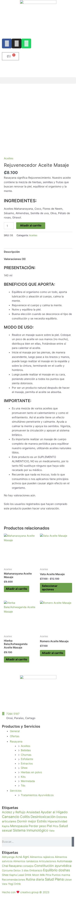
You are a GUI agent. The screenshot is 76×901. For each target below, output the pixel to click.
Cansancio (10, 817)
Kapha (5, 826)
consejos (28, 865)
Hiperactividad (57, 821)
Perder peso (37, 826)
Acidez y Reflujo (14, 812)
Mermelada (28, 781)
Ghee (24, 767)
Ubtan (68, 879)
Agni (26, 857)
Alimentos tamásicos (25, 861)
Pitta (55, 826)
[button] (38, 80)
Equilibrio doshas (56, 870)
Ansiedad (33, 812)
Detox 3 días (21, 870)
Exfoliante (27, 759)
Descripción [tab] (12, 251)
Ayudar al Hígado (54, 812)
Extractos (27, 763)
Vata (51, 830)
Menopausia (19, 826)
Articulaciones (47, 861)
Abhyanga (8, 856)
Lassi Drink (24, 874)
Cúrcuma (7, 870)
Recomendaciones (13, 879)
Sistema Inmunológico (30, 830)
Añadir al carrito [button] (16, 588)
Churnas (26, 754)
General (15, 731)
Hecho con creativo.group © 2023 (25, 892)
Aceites (8, 158)
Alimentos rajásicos (42, 856)
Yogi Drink (14, 883)
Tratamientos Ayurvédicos (37, 795)
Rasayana (16, 741)
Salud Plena (54, 879)
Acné (18, 857)
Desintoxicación (43, 817)
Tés (23, 785)
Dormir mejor (26, 821)
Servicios (15, 790)
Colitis (25, 817)
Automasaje (64, 861)
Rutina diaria (35, 879)
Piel (49, 826)
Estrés (42, 821)
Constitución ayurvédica (52, 866)
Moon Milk (38, 874)
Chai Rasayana (12, 866)
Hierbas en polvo (31, 772)
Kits (23, 776)
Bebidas (26, 750)
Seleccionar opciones (49, 587)
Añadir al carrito (30, 225)
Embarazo (35, 870)
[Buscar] (73, 842)
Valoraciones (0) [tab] (15, 259)
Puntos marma (61, 874)
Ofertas (14, 736)
